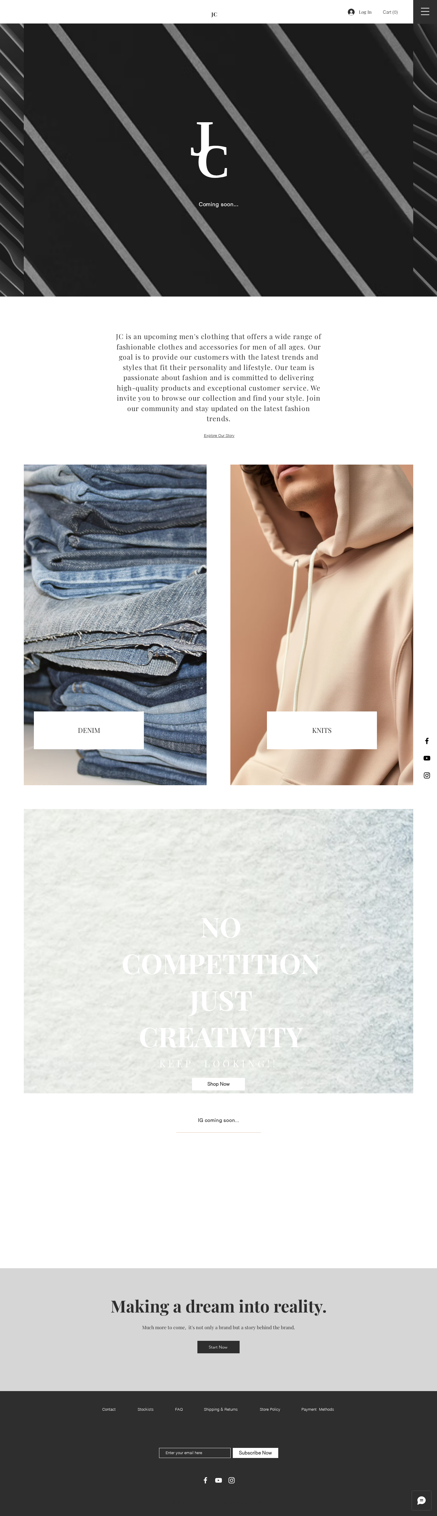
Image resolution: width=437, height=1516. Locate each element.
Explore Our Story (219, 435)
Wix (261, 1502)
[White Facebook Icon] (205, 1480)
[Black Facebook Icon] (427, 741)
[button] (391, 12)
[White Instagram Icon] (231, 1480)
